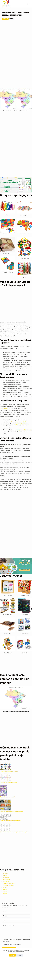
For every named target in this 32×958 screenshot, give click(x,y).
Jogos (4, 889)
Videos (5, 893)
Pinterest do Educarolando (18, 422)
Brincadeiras (6, 879)
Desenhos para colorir (9, 883)
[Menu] (29, 3)
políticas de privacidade (15, 944)
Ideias (4, 887)
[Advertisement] (16, 38)
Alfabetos (5, 873)
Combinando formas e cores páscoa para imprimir (14, 832)
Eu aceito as (12, 944)
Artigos (5, 875)
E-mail (5, 916)
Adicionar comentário (9, 926)
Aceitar (12, 955)
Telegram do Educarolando (24, 430)
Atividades (5, 18)
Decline (19, 955)
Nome (5, 911)
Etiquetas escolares (8, 885)
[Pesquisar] (27, 3)
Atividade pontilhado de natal (8, 782)
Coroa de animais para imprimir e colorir (11, 811)
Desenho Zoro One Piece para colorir (10, 820)
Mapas (12, 18)
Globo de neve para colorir (7, 797)
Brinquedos (6, 881)
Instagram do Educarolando (21, 424)
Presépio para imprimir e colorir (9, 771)
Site (4, 920)
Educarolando (4, 408)
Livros (4, 891)
